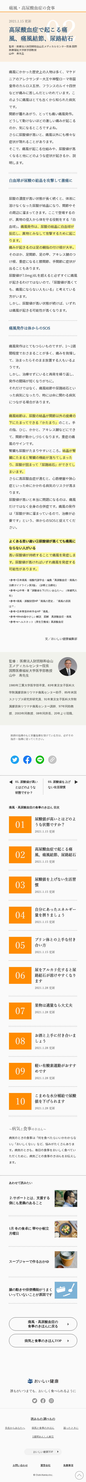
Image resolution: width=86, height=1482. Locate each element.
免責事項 (68, 1465)
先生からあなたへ (15, 1427)
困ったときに (70, 1427)
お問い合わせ (20, 1465)
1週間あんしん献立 (43, 1436)
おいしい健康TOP (43, 1451)
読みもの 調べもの (43, 1418)
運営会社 (45, 1465)
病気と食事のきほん (43, 1427)
